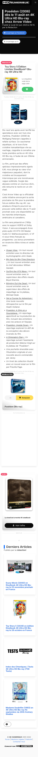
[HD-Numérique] (16, 2)
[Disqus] (19, 440)
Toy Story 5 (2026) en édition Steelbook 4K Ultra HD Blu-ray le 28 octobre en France (20, 628)
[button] (35, 2)
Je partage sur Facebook (15, 33)
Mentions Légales (17, 739)
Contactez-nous (19, 742)
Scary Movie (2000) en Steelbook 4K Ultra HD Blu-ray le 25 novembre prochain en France (19, 586)
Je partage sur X (11, 41)
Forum (7, 739)
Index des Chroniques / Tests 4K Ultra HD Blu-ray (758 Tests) (19, 669)
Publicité (29, 739)
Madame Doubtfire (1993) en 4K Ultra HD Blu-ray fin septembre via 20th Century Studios (19, 711)
